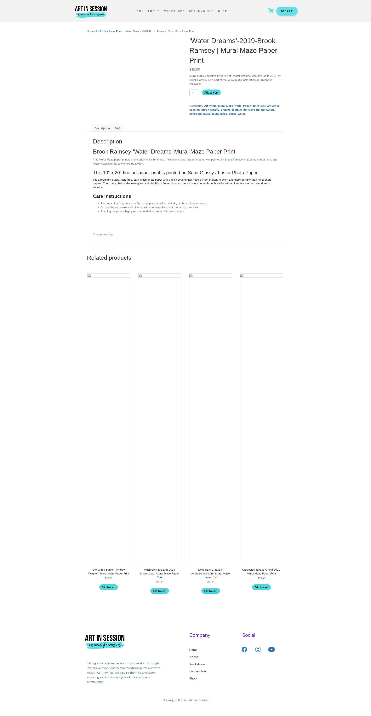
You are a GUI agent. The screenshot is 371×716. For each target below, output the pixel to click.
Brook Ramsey (234, 159)
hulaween (267, 109)
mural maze (219, 113)
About (153, 11)
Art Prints (101, 31)
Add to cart (211, 92)
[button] (244, 649)
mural (207, 113)
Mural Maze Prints (230, 105)
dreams (226, 109)
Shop (222, 11)
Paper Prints (116, 31)
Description (102, 128)
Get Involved (201, 11)
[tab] (102, 128)
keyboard (195, 113)
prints (232, 113)
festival (237, 109)
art (269, 105)
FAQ (117, 128)
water (241, 113)
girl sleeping (251, 109)
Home (139, 11)
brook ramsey (210, 109)
